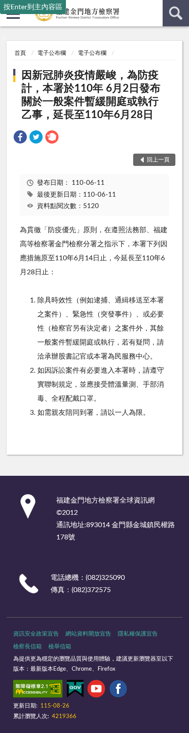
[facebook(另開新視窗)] (118, 690)
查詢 (176, 13)
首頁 (20, 53)
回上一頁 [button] (158, 160)
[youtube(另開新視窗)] (96, 690)
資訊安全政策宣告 (36, 634)
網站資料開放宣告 (88, 634)
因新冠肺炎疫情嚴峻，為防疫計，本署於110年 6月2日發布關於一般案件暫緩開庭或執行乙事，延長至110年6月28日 (91, 95)
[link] (20, 138)
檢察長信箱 (27, 647)
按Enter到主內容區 (33, 7)
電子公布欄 (51, 53)
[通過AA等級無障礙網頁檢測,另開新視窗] (37, 690)
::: (4, 37)
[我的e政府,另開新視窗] (75, 690)
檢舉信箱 (59, 647)
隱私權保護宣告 (138, 634)
